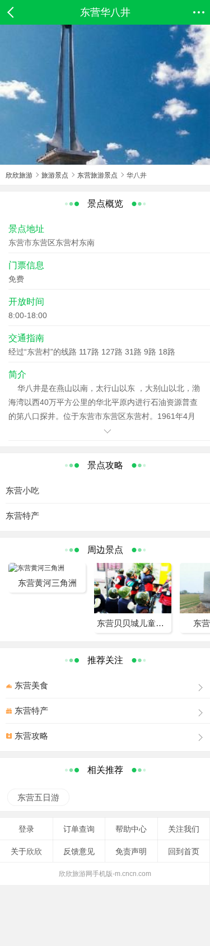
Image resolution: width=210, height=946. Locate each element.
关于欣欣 (26, 851)
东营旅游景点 (97, 175)
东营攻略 (31, 735)
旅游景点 (54, 175)
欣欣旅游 (19, 175)
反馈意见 (79, 851)
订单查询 (79, 828)
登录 (26, 828)
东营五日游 (38, 797)
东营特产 (22, 515)
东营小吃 (22, 490)
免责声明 (131, 851)
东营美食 (31, 685)
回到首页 (183, 851)
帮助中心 (131, 828)
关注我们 (183, 828)
